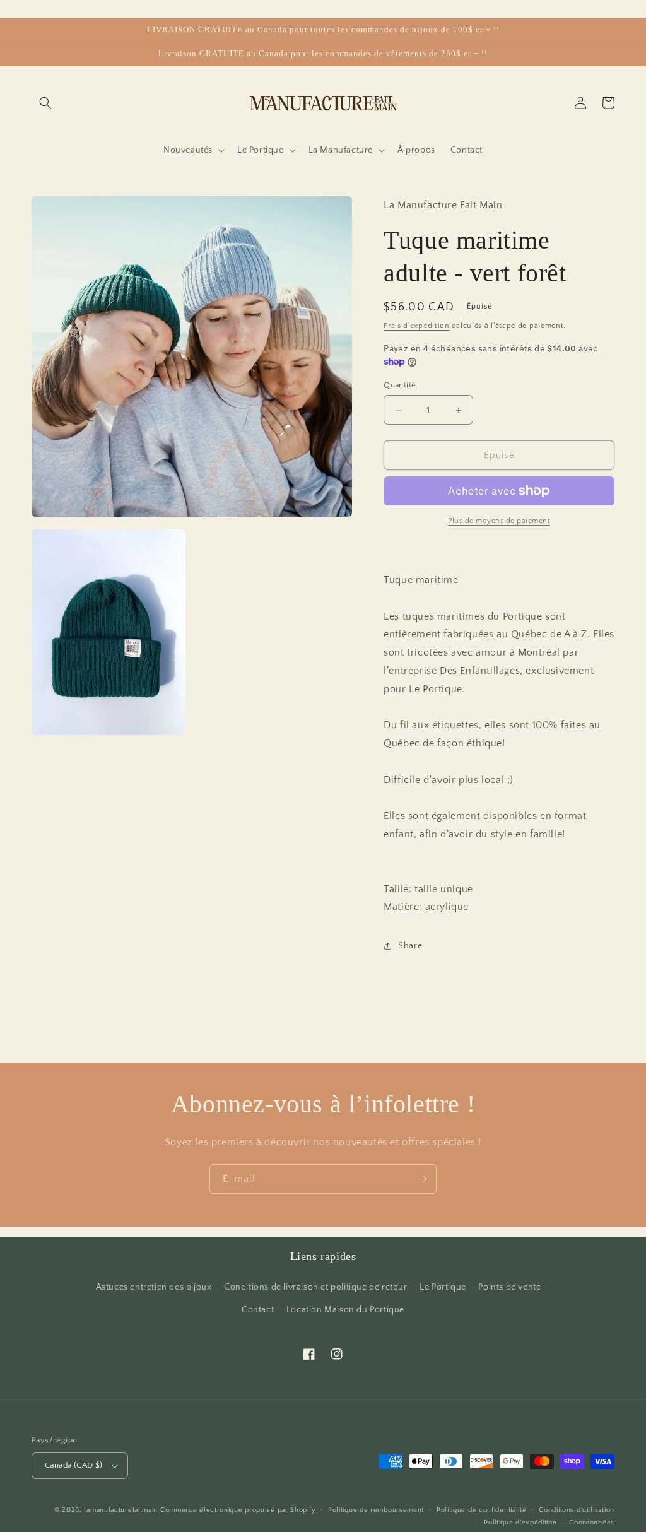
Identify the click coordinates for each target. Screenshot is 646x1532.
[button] (45, 103)
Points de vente (509, 1287)
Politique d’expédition (520, 1522)
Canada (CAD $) (74, 1465)
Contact (258, 1310)
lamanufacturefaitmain (121, 1510)
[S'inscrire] (422, 1179)
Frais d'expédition (417, 326)
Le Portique (443, 1287)
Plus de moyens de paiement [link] (499, 521)
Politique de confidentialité (482, 1510)
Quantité (400, 384)
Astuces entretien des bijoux (154, 1287)
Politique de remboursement (376, 1510)
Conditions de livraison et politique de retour (316, 1287)
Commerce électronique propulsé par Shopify (237, 1510)
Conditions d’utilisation (576, 1510)
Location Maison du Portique (345, 1310)
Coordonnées (591, 1522)
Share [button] (410, 946)
